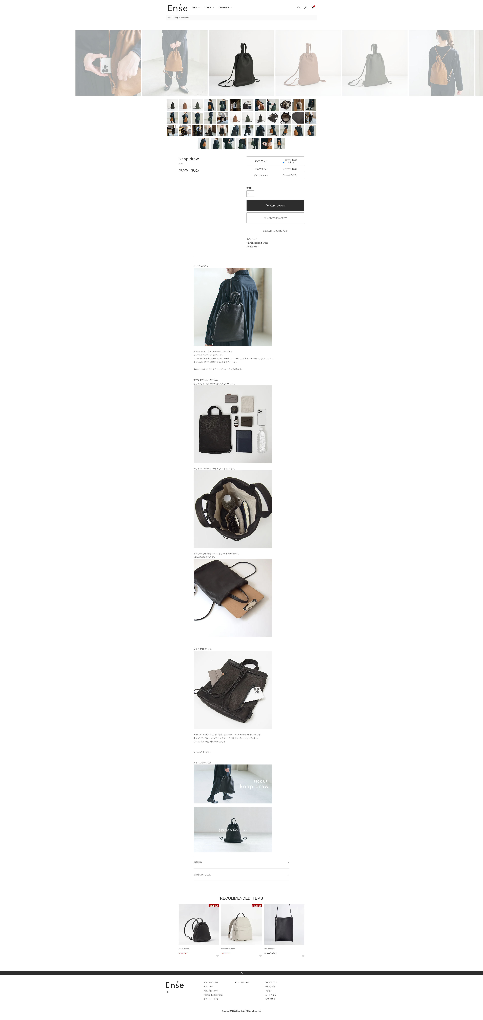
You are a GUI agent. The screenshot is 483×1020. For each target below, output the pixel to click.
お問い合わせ (270, 999)
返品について (252, 239)
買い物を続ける (253, 247)
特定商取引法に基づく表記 (257, 243)
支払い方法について (211, 991)
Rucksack (185, 18)
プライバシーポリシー (212, 999)
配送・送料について (211, 982)
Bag (176, 18)
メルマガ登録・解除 (242, 982)
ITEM (194, 8)
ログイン (268, 991)
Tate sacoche (269, 949)
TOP (169, 18)
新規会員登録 (270, 987)
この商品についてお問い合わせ (275, 231)
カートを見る (270, 995)
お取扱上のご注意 (202, 874)
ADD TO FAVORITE (277, 218)
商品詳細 (198, 862)
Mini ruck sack (184, 949)
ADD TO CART (277, 205)
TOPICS (208, 8)
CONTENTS (224, 8)
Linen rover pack (228, 949)
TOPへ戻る (241, 973)
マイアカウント (271, 982)
